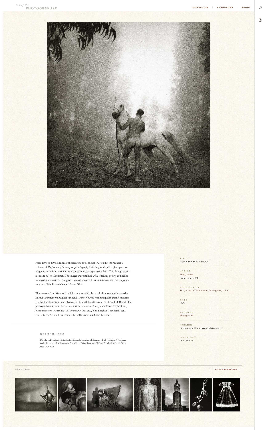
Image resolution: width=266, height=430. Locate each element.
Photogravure (186, 315)
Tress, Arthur (186, 274)
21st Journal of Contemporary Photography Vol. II (204, 290)
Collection (200, 7)
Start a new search (226, 370)
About (246, 7)
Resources (225, 7)
